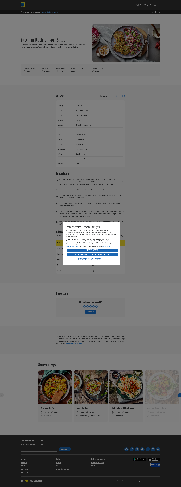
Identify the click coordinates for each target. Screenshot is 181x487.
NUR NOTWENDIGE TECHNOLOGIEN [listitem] (92, 254)
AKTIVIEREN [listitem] (92, 250)
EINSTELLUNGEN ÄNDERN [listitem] (90, 259)
